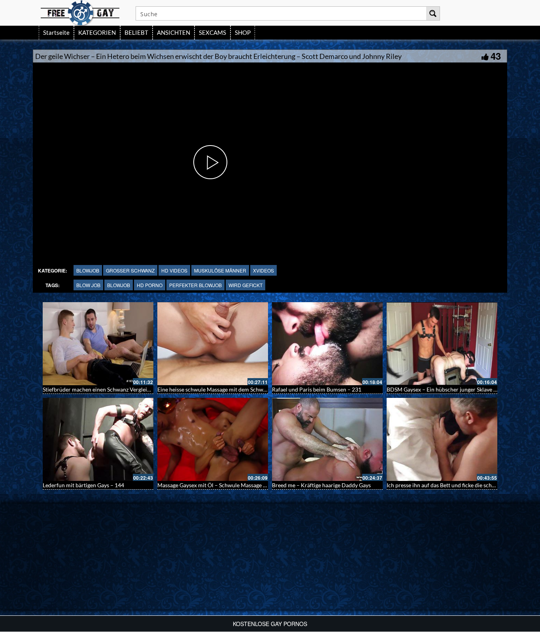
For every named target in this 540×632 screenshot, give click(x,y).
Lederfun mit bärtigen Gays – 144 (83, 485)
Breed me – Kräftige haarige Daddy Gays (321, 485)
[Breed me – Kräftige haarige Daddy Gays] (327, 439)
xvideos (263, 270)
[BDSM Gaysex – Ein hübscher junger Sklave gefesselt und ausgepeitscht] (442, 343)
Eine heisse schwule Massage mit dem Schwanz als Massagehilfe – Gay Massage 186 (259, 389)
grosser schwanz (130, 270)
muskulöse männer (220, 270)
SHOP (243, 32)
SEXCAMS (212, 32)
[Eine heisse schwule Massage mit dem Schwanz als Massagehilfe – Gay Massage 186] (212, 343)
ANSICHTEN (173, 32)
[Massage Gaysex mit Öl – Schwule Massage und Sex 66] (212, 439)
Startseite (56, 32)
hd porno (149, 285)
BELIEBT (136, 32)
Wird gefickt (245, 285)
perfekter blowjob (195, 285)
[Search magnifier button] (433, 13)
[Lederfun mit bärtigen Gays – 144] (98, 439)
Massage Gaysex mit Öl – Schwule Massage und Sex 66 (223, 485)
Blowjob (87, 270)
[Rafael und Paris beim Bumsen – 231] (327, 343)
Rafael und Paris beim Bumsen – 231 (316, 389)
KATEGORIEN (97, 32)
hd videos (174, 270)
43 (496, 56)
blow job (88, 285)
